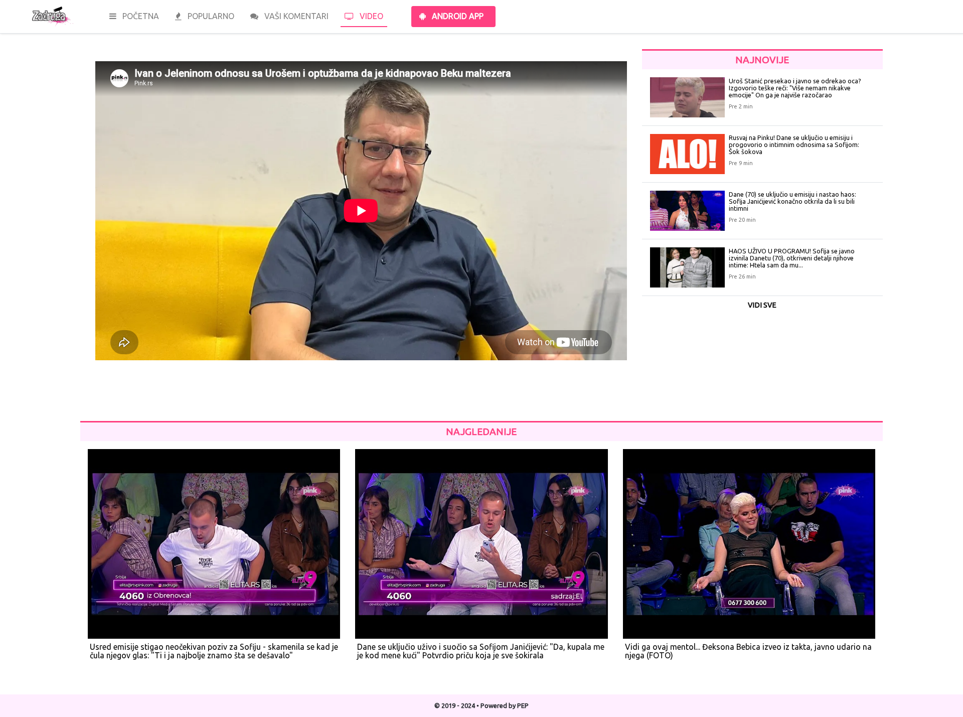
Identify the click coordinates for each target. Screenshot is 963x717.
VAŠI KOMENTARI (295, 16)
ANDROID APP (457, 16)
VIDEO (370, 16)
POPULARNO (210, 16)
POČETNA (139, 16)
